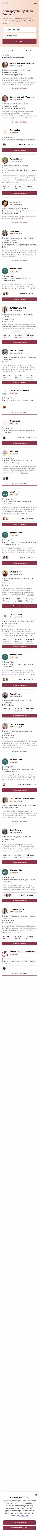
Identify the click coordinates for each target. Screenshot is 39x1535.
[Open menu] (35, 3)
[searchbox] (19, 29)
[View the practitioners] (19, 407)
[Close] (36, 1495)
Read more (29, 84)
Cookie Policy (24, 1516)
